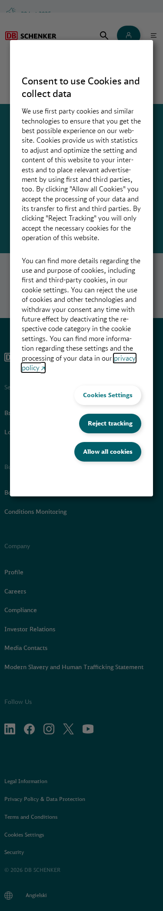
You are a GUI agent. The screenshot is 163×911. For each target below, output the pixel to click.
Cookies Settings (108, 395)
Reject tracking (110, 423)
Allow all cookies (108, 452)
